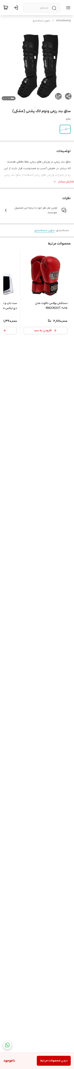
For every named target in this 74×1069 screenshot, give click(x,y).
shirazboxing (63, 20)
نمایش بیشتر (66, 182)
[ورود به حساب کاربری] (16, 7)
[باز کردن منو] (67, 7)
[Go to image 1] (12, 98)
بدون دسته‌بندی (41, 20)
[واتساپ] (7, 1045)
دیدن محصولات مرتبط (53, 1061)
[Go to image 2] (8, 98)
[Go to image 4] (3, 98)
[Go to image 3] (6, 98)
